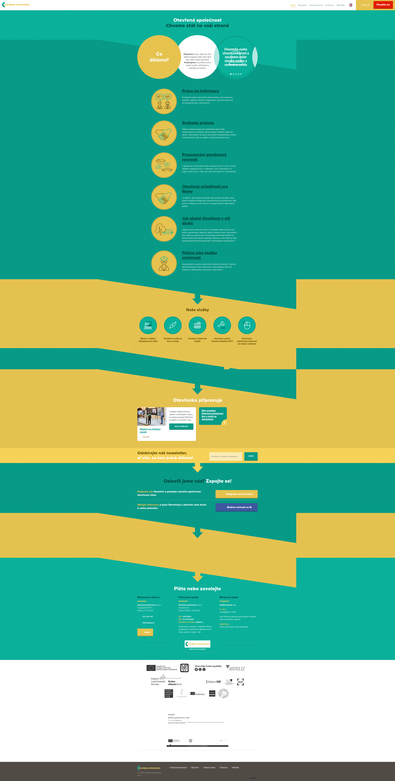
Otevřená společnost (178, 767)
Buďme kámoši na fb (239, 507)
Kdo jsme (302, 5)
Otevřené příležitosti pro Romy (205, 189)
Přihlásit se (365, 5)
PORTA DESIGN (253, 778)
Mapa (147, 632)
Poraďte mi (383, 4)
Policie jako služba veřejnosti (199, 255)
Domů (293, 5)
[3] (235, 74)
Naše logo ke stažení (197, 649)
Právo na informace (200, 90)
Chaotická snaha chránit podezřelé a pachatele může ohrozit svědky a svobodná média (236, 56)
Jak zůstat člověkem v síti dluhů (206, 221)
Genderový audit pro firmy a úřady (173, 339)
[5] (240, 74)
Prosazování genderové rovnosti (204, 157)
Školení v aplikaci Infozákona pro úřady (148, 339)
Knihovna (330, 5)
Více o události (181, 426)
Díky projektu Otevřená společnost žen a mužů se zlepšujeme (212, 415)
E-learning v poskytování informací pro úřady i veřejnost (247, 341)
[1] (231, 74)
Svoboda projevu (198, 122)
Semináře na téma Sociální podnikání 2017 (222, 339)
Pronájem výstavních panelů (197, 339)
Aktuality (341, 5)
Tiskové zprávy (316, 5)
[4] (238, 74)
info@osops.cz (148, 622)
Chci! (251, 456)
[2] (233, 74)
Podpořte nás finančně (239, 494)
